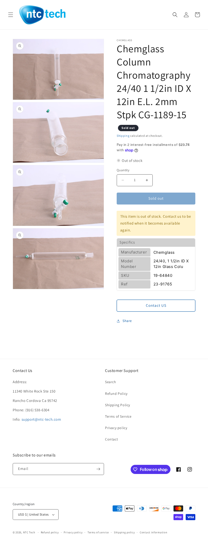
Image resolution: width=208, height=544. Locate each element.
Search (110, 382)
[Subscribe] (98, 469)
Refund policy (50, 532)
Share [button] (127, 320)
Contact (111, 439)
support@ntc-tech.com (41, 419)
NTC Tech (29, 532)
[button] (10, 14)
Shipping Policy (117, 405)
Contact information (153, 532)
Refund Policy (116, 393)
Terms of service (98, 532)
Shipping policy (124, 532)
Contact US (156, 305)
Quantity (123, 170)
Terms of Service (118, 416)
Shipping (123, 136)
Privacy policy (116, 428)
